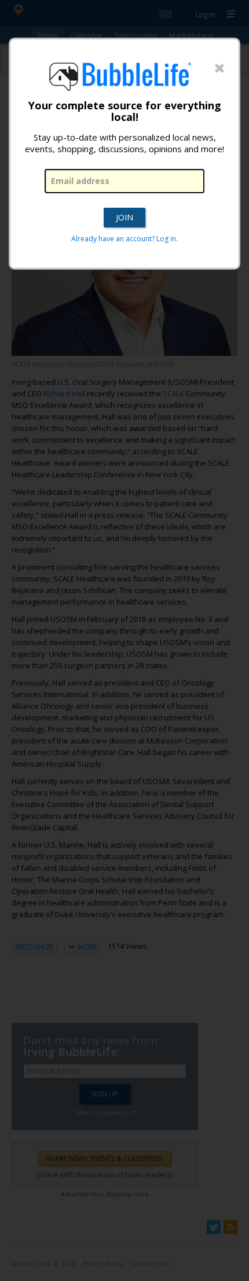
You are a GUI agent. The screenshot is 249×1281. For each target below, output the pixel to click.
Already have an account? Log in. (124, 239)
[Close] (219, 69)
